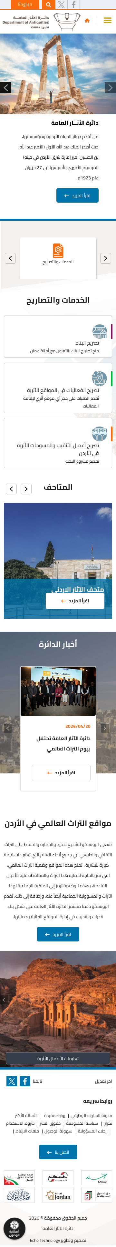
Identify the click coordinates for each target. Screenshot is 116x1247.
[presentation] (105, 258)
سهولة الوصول (58, 1131)
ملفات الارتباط (27, 1131)
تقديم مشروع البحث (82, 461)
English (25, 4)
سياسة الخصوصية (82, 1123)
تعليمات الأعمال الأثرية (58, 1058)
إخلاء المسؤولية (92, 1131)
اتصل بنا (62, 1152)
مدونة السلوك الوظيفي (91, 1115)
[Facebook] (74, 5)
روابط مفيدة (54, 1115)
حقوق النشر (50, 1123)
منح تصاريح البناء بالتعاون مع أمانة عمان (64, 351)
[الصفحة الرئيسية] (87, 20)
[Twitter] (61, 5)
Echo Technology (45, 1240)
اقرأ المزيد (81, 195)
